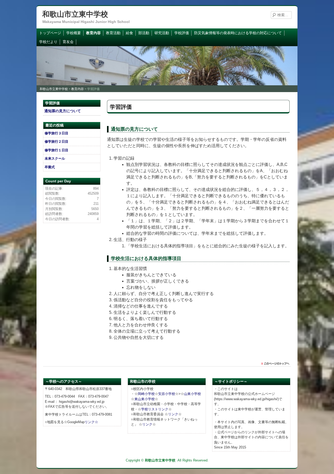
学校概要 (73, 33)
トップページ (50, 33)
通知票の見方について (62, 111)
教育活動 (113, 33)
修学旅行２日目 (56, 141)
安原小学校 (166, 394)
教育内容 (93, 33)
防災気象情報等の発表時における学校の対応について (238, 33)
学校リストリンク (154, 409)
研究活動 (161, 33)
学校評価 (181, 33)
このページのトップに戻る (276, 363)
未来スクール (55, 158)
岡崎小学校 (146, 394)
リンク (173, 414)
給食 (129, 33)
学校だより (48, 42)
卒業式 (50, 167)
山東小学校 (192, 394)
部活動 (143, 33)
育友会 (68, 42)
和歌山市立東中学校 (75, 14)
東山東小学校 (144, 399)
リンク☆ (91, 422)
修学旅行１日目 (56, 150)
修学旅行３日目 (56, 133)
